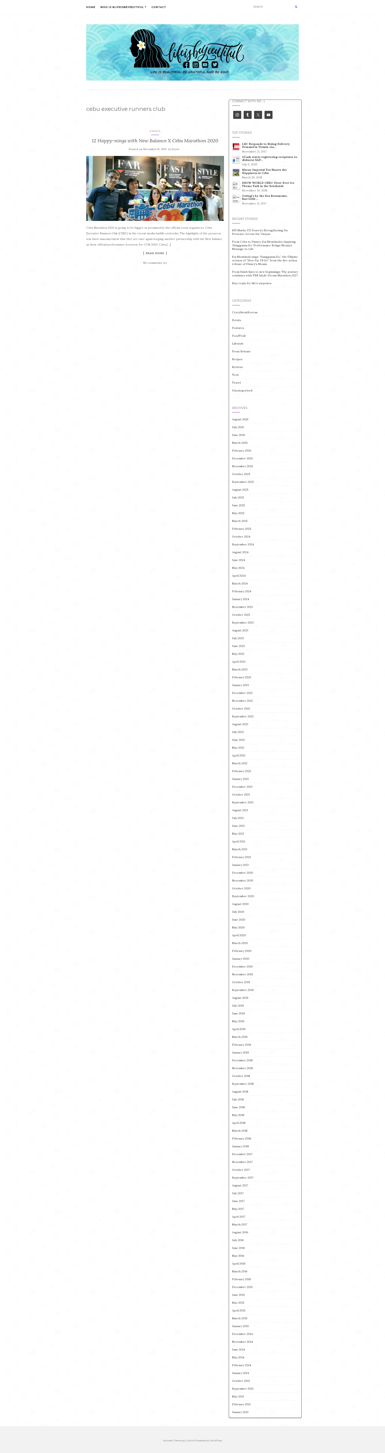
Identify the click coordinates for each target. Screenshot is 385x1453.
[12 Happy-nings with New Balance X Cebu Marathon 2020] (155, 188)
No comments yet (155, 263)
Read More (155, 253)
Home (90, 7)
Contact (158, 7)
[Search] (296, 7)
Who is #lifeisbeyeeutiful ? (123, 7)
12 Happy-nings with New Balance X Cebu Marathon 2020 (155, 141)
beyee (175, 149)
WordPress (216, 1440)
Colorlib (190, 1440)
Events (155, 130)
